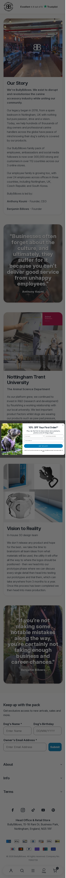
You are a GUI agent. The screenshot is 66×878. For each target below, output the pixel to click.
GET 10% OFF (42, 446)
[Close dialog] (61, 425)
